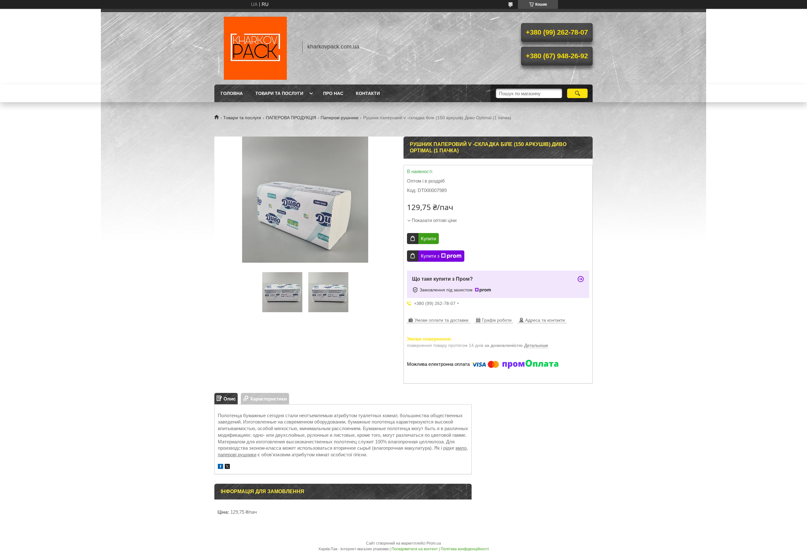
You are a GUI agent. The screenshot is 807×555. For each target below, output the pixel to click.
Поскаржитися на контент (415, 549)
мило (461, 448)
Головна (232, 93)
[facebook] (220, 467)
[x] (227, 467)
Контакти (368, 93)
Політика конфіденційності (465, 549)
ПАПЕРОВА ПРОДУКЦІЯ (291, 117)
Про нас (333, 93)
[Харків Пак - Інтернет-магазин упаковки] (255, 47)
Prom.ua (434, 543)
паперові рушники (237, 454)
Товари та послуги (279, 93)
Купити (428, 238)
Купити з (430, 256)
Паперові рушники (339, 117)
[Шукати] (577, 93)
